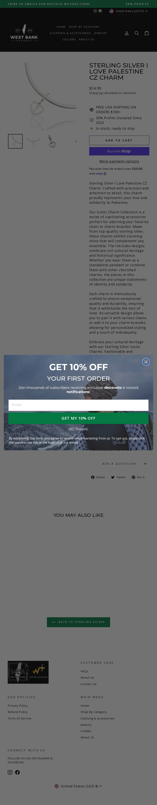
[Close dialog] (146, 362)
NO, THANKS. (78, 429)
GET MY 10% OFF (79, 418)
